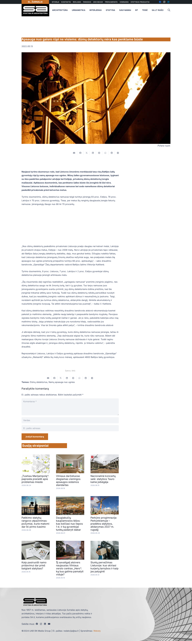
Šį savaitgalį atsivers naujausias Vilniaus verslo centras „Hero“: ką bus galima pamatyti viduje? (69, 568)
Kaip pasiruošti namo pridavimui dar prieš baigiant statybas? (34, 565)
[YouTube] (49, 624)
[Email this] (74, 153)
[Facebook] (37, 624)
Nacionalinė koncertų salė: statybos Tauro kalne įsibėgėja (103, 479)
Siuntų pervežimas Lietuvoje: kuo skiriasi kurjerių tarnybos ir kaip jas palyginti (104, 567)
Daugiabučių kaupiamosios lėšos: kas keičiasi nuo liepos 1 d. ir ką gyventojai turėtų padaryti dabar (69, 523)
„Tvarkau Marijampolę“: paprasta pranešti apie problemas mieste (35, 479)
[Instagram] (41, 624)
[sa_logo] (35, 10)
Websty (97, 630)
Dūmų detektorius (38, 382)
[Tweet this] (86, 153)
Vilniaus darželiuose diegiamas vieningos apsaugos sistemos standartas (68, 480)
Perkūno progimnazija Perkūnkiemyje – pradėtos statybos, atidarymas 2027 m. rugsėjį (104, 523)
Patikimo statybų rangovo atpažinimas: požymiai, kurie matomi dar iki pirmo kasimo (35, 522)
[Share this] (80, 153)
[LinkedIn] (45, 624)
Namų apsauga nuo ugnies (62, 382)
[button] (169, 10)
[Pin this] (99, 153)
